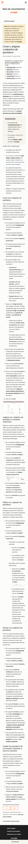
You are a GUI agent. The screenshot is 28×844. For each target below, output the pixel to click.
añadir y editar (17, 139)
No (14, 808)
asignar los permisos (12, 698)
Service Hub (10, 72)
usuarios (15, 94)
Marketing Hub (11, 67)
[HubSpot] (2, 2)
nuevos (20, 94)
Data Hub (9, 74)
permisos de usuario (14, 360)
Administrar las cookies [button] (14, 834)
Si (6, 808)
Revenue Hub (11, 78)
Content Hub (10, 76)
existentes (6, 96)
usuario (17, 141)
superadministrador (14, 125)
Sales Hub (9, 69)
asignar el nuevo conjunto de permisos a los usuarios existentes (15, 391)
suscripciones (14, 62)
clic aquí (19, 41)
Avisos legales (11, 828)
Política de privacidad (13, 831)
